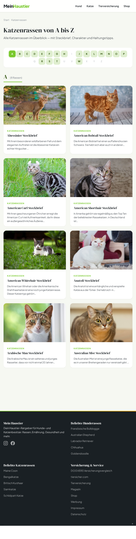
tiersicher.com (79, 476)
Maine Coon (11, 470)
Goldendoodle (80, 453)
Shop (127, 6)
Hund (78, 6)
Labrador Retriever (82, 441)
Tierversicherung (108, 6)
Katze (90, 6)
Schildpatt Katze (13, 495)
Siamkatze (10, 489)
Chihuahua (77, 447)
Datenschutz (78, 514)
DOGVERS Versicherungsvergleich (91, 470)
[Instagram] (6, 444)
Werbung (76, 501)
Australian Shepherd (83, 434)
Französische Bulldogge (85, 428)
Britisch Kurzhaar (13, 483)
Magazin (76, 489)
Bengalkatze (11, 476)
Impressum (77, 507)
